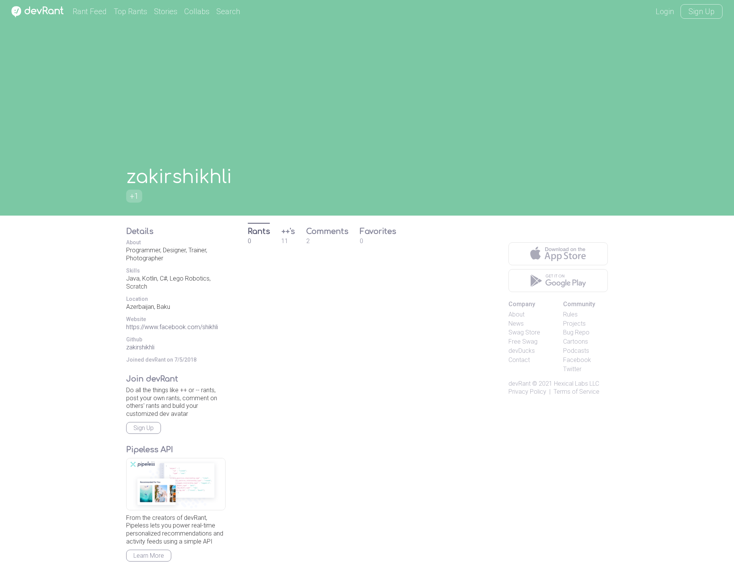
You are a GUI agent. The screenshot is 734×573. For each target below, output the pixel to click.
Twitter (572, 369)
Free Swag (523, 341)
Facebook (577, 360)
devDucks (521, 350)
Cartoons (575, 341)
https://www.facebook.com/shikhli (172, 327)
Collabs (196, 11)
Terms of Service (576, 391)
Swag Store (524, 332)
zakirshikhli (140, 347)
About (516, 314)
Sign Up (702, 11)
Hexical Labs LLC (576, 383)
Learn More (148, 555)
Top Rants (130, 11)
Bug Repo (576, 332)
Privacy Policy (527, 391)
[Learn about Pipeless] (176, 484)
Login (665, 11)
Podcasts (576, 350)
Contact (519, 360)
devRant (519, 383)
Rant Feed (90, 11)
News (516, 323)
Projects (574, 323)
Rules (570, 314)
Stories (165, 11)
